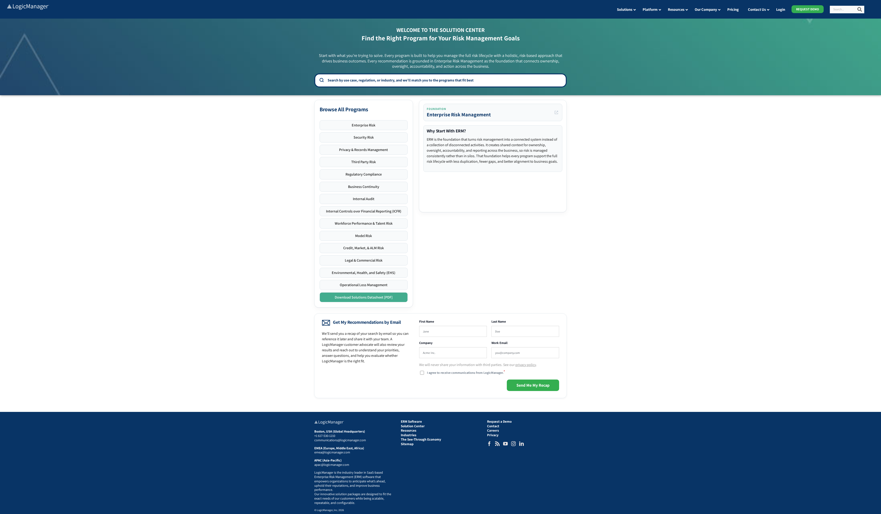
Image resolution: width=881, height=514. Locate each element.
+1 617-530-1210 (324, 435)
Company (425, 343)
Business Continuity (363, 186)
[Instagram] (513, 443)
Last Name (498, 322)
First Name (426, 322)
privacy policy (525, 364)
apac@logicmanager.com (331, 464)
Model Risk (363, 235)
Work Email (499, 343)
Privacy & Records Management (363, 149)
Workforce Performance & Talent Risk (364, 223)
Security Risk (364, 137)
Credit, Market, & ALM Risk (363, 248)
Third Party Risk (363, 161)
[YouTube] (505, 443)
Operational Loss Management (364, 284)
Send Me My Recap (532, 385)
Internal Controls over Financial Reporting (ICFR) (363, 211)
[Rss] (497, 443)
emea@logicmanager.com (332, 452)
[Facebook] (489, 443)
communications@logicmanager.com (340, 440)
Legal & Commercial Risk (363, 260)
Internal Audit (363, 198)
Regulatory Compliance (364, 174)
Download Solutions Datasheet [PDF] (364, 297)
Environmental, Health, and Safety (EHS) (363, 272)
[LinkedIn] (521, 443)
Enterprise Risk (363, 125)
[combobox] (444, 80)
